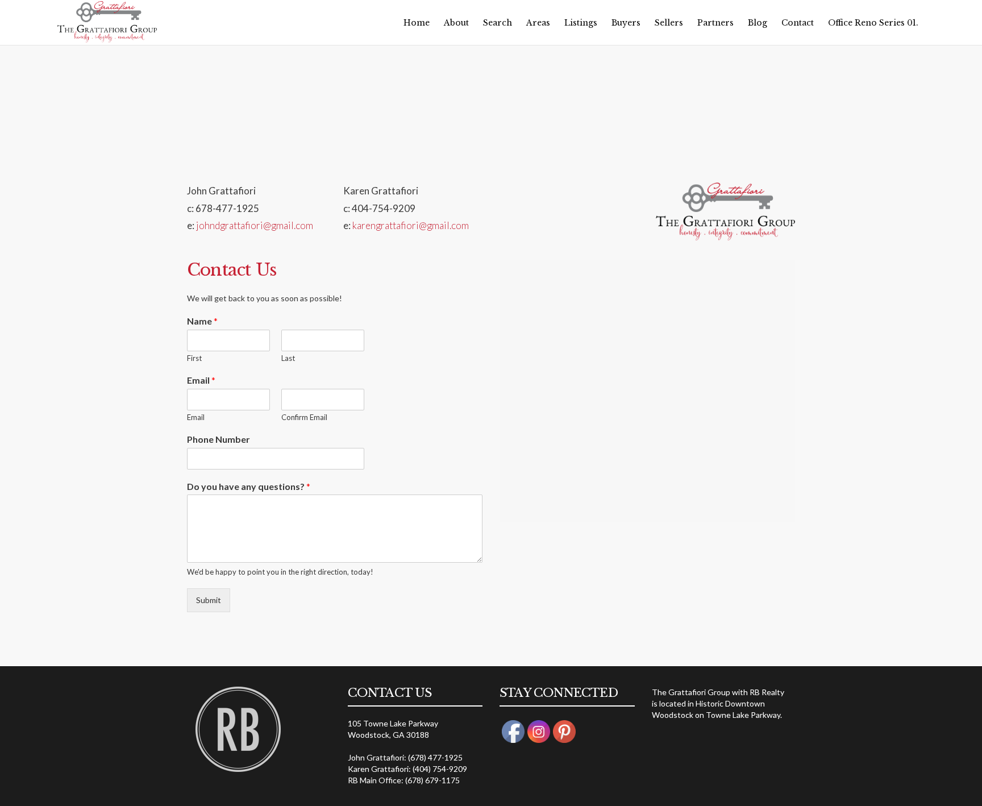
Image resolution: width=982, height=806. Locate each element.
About (456, 23)
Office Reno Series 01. (873, 23)
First (194, 358)
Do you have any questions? (248, 486)
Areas (538, 23)
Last (288, 358)
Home (416, 23)
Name (202, 320)
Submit (208, 600)
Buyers (625, 23)
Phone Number (218, 439)
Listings (580, 23)
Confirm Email (304, 417)
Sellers (669, 23)
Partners (715, 23)
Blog (757, 23)
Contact (797, 23)
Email (201, 380)
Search (497, 23)
